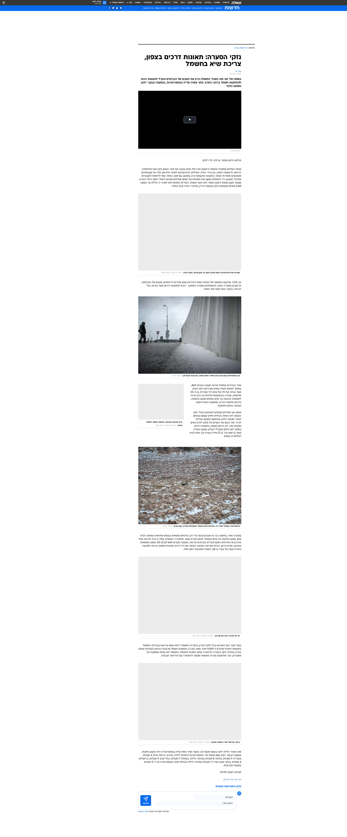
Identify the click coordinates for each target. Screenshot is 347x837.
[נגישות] (3, 2)
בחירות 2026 (160, 8)
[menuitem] (224, 2)
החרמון (226, 780)
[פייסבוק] (109, 8)
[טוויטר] (113, 8)
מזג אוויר (237, 780)
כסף (182, 3)
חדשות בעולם (173, 8)
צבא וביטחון (209, 8)
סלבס (190, 3)
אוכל (176, 3)
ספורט (217, 3)
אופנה (137, 3)
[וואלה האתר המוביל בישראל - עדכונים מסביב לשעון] (236, 2)
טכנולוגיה (148, 3)
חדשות (226, 3)
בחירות (208, 3)
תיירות (158, 3)
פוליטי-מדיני (185, 8)
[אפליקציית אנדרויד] (121, 8)
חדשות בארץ (197, 8)
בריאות (167, 3)
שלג (231, 780)
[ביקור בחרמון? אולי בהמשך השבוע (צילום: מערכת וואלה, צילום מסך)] (189, 704)
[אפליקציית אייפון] (117, 8)
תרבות (199, 3)
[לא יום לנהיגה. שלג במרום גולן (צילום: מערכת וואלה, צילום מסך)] (189, 597)
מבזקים (219, 8)
